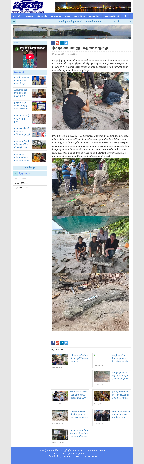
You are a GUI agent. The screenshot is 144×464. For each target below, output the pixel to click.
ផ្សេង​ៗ (125, 16)
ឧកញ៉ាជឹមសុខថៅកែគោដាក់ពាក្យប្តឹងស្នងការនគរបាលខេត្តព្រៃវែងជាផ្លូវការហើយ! (21, 160)
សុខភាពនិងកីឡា (95, 16)
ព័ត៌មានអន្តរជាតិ (42, 16)
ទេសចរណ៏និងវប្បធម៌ (111, 16)
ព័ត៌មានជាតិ (29, 16)
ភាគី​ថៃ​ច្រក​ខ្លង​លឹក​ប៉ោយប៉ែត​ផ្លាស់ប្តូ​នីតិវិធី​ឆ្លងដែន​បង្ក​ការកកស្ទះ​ (79, 358)
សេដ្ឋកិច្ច (67, 16)
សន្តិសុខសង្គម (56, 16)
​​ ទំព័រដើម (18, 16)
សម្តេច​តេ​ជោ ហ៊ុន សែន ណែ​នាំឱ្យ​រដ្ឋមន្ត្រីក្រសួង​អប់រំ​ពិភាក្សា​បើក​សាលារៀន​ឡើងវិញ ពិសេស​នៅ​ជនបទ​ (79, 398)
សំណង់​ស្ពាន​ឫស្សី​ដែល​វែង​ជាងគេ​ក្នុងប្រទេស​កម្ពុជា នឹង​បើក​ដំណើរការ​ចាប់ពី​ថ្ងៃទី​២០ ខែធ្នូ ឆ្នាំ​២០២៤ (79, 417)
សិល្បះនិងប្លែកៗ (80, 16)
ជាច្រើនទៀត (30, 167)
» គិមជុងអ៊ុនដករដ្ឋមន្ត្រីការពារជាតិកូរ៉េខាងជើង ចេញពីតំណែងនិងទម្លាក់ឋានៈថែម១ (74, 21)
